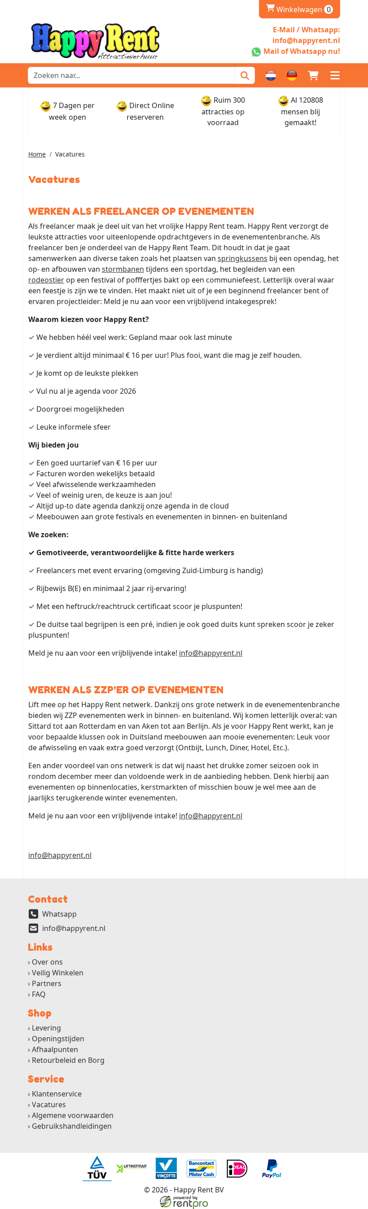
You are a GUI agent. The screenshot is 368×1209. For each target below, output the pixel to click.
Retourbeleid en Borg (68, 1060)
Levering (46, 1028)
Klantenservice (57, 1094)
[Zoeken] (245, 75)
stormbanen (123, 269)
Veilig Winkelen (57, 973)
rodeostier (46, 280)
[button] (334, 75)
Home (37, 154)
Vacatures (49, 1104)
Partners (46, 983)
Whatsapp (59, 914)
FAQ (39, 994)
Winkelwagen (298, 9)
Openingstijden (58, 1039)
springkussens (242, 258)
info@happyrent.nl (210, 653)
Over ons (47, 962)
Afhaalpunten (55, 1049)
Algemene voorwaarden (73, 1115)
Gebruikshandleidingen (72, 1126)
